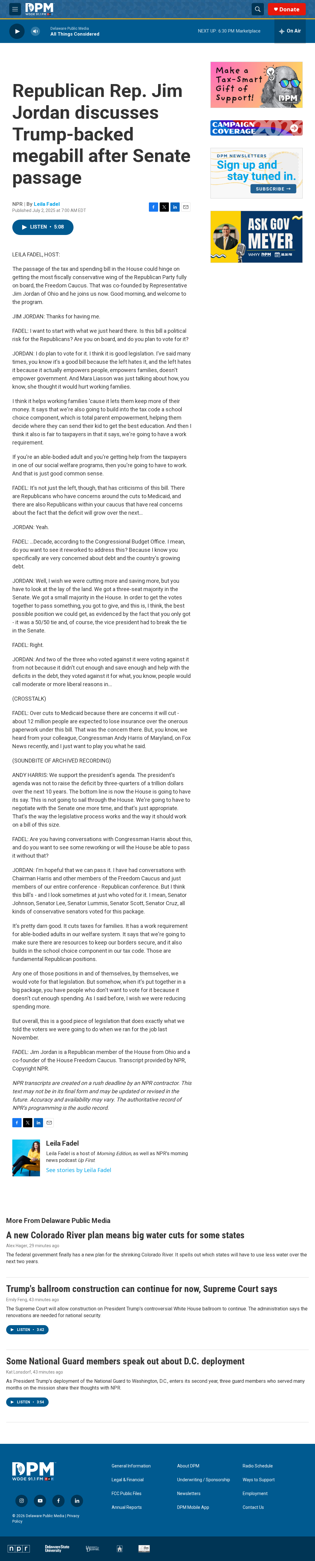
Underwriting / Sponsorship (203, 1480)
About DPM (188, 1466)
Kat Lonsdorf (18, 1372)
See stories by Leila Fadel (78, 1170)
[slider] (45, 31)
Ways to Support (259, 1480)
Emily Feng (16, 1299)
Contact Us (253, 1507)
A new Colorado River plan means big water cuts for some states (125, 1235)
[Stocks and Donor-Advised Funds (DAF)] (256, 85)
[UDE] (93, 1548)
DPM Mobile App (193, 1507)
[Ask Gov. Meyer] (256, 237)
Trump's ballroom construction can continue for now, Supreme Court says (141, 1288)
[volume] (35, 31)
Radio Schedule (258, 1466)
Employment (255, 1493)
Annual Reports (127, 1507)
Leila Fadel (47, 204)
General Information (131, 1466)
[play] (17, 31)
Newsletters (189, 1493)
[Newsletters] (256, 173)
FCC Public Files (127, 1493)
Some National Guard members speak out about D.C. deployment (125, 1361)
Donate (289, 9)
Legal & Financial (128, 1480)
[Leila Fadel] (26, 1158)
